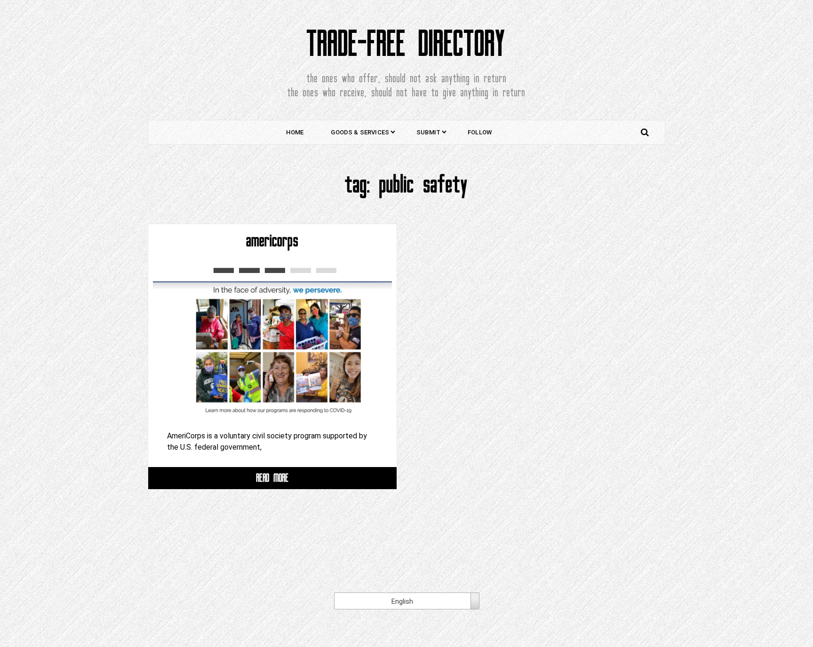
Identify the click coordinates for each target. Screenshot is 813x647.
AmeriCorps (273, 241)
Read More (272, 477)
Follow (480, 132)
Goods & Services (360, 132)
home (295, 132)
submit (428, 132)
